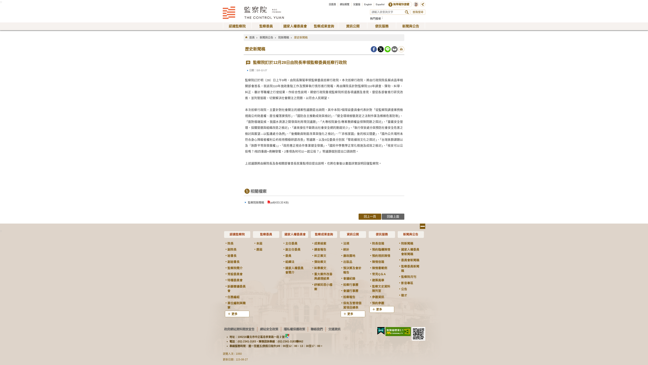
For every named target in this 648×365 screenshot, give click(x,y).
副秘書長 (233, 262)
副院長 (232, 249)
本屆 (259, 243)
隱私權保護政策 (294, 329)
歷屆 (259, 249)
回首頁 (332, 4)
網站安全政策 (269, 329)
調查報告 (320, 249)
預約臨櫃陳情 (381, 249)
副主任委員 (293, 249)
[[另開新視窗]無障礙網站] (398, 331)
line (388, 49)
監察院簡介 (235, 268)
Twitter (381, 49)
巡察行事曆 (350, 284)
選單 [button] (422, 226)
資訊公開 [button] (353, 26)
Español (380, 4)
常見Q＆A (379, 274)
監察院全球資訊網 (253, 12)
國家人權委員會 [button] (295, 26)
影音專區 (407, 283)
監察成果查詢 (324, 234)
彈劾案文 (320, 262)
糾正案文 (320, 255)
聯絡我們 (317, 329)
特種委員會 (235, 280)
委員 (288, 255)
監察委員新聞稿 (410, 268)
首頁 (252, 37)
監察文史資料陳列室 (381, 289)
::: (1, 2)
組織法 (289, 262)
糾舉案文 (320, 268)
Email (395, 49)
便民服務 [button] (382, 26)
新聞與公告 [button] (410, 26)
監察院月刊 (408, 277)
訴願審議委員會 (236, 289)
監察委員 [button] (266, 26)
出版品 (347, 262)
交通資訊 (334, 329)
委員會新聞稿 (410, 260)
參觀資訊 (378, 297)
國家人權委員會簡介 (294, 270)
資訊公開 (353, 234)
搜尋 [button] (407, 12)
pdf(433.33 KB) (280, 202)
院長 (230, 243)
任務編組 (233, 297)
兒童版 (356, 4)
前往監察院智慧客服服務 (416, 4)
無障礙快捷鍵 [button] (401, 4)
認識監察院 (237, 234)
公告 (404, 289)
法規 (346, 243)
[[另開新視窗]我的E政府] (381, 331)
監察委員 (266, 234)
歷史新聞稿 (301, 37)
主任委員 (291, 243)
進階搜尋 (418, 12)
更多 (235, 314)
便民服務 (382, 234)
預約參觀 (378, 303)
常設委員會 (235, 274)
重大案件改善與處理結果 (323, 276)
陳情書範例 (379, 268)
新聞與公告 (266, 37)
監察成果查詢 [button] (324, 26)
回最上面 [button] (393, 216)
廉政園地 (349, 255)
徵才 (404, 295)
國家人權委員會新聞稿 (410, 252)
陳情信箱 (378, 262)
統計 (346, 249)
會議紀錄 (349, 278)
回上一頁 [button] (370, 216)
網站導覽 (344, 4)
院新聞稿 (283, 37)
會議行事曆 (350, 291)
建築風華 (378, 280)
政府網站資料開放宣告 (239, 329)
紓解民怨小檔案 (323, 287)
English (368, 4)
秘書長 (232, 255)
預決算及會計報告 (352, 270)
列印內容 (401, 49)
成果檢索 (320, 243)
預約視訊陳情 (381, 255)
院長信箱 (378, 243)
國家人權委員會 (295, 234)
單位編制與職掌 (236, 305)
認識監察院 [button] (237, 26)
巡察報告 (349, 297)
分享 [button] (422, 4)
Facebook (374, 49)
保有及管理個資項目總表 (352, 305)
